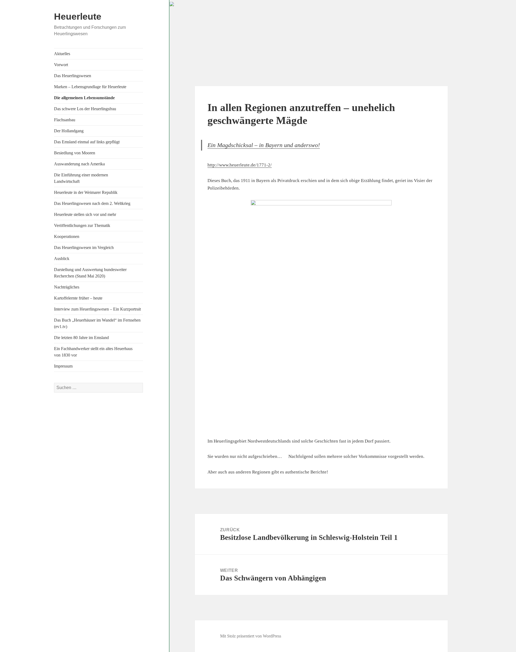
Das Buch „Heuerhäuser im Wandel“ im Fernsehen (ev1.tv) (97, 323)
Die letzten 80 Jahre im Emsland (81, 337)
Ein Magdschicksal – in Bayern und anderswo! (263, 145)
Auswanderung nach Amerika (79, 164)
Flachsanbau (64, 119)
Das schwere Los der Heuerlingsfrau (85, 108)
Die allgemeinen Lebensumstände (84, 97)
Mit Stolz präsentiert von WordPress (250, 636)
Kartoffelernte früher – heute (78, 298)
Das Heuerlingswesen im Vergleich (84, 247)
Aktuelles (62, 53)
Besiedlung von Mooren (74, 153)
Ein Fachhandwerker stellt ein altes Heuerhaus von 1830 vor (93, 351)
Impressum (63, 366)
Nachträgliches (66, 287)
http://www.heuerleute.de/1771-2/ (239, 165)
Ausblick (61, 258)
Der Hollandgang (69, 131)
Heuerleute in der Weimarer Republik (85, 192)
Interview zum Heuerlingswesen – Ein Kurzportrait (97, 309)
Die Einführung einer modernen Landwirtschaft (81, 178)
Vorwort (61, 64)
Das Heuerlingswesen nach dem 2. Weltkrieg (92, 203)
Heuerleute (77, 16)
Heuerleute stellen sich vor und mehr (85, 214)
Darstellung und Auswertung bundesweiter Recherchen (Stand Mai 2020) (90, 272)
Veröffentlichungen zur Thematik (82, 225)
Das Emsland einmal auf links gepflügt (87, 142)
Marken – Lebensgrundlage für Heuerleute (90, 86)
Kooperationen (66, 236)
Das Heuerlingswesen (72, 75)
